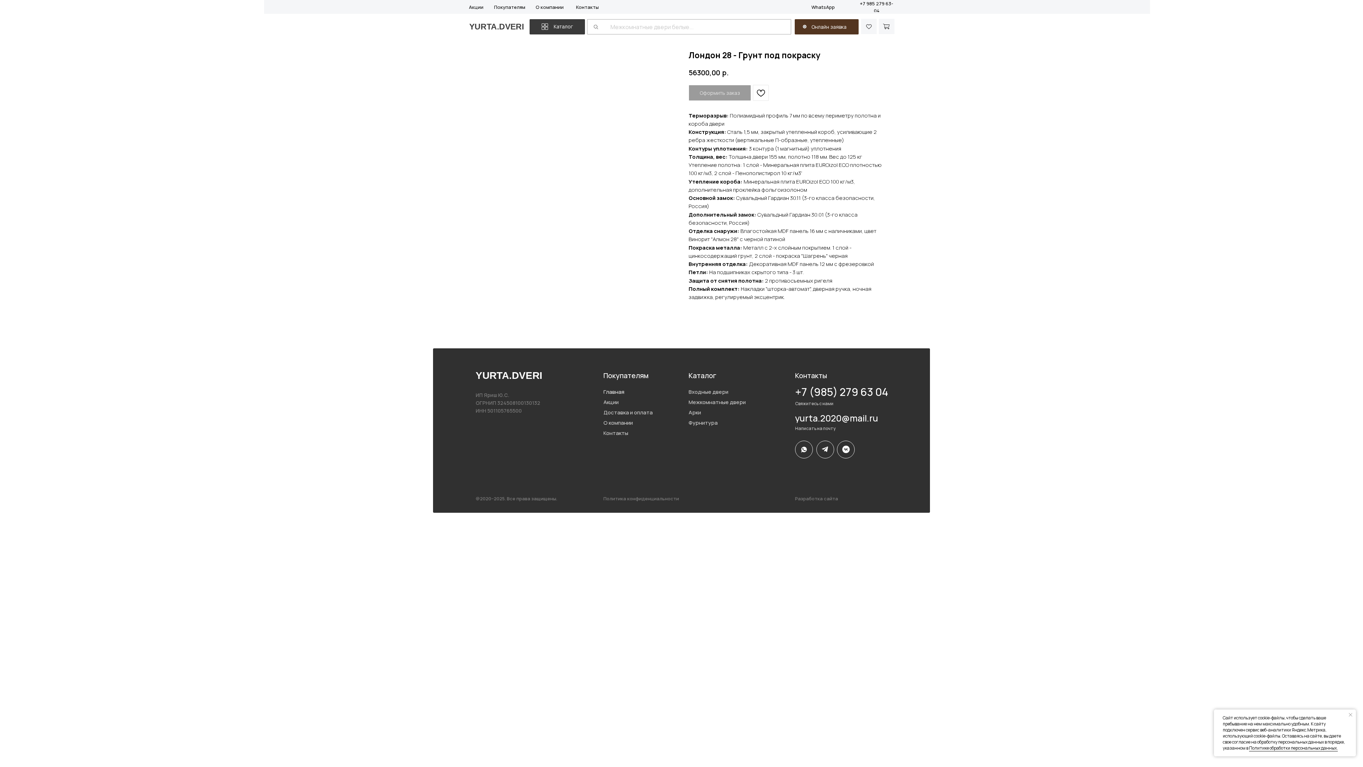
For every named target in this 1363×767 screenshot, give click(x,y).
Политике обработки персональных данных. (1293, 748)
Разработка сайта (816, 498)
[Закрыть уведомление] (1350, 714)
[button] (805, 27)
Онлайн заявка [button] (829, 26)
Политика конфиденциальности (641, 498)
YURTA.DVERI (496, 26)
